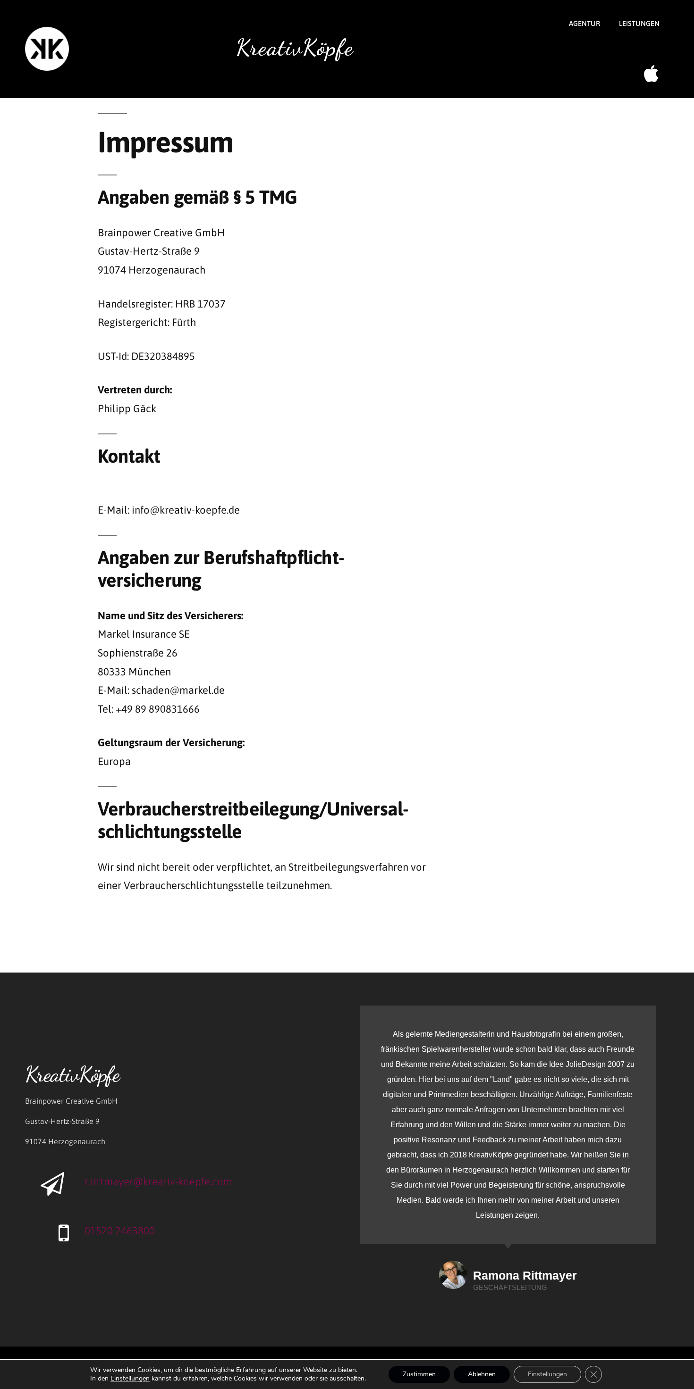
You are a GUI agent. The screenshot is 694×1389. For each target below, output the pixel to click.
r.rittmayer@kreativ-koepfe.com (158, 1181)
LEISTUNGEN (639, 23)
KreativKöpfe (294, 47)
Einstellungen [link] (130, 1378)
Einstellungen (547, 1374)
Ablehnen (482, 1374)
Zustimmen (419, 1374)
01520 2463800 (120, 1230)
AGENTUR (584, 23)
